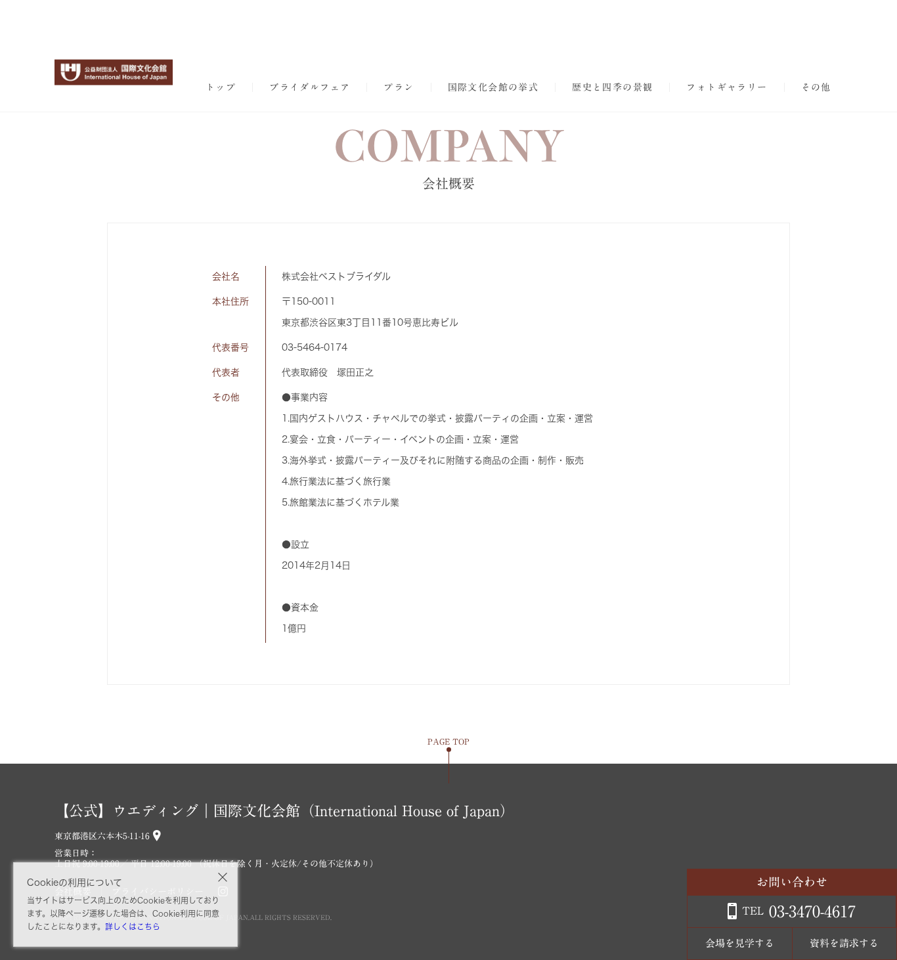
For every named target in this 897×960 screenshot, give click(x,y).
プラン (398, 87)
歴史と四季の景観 (612, 87)
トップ (221, 87)
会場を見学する (739, 943)
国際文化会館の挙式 (493, 87)
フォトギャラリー (726, 87)
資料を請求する (844, 943)
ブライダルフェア (309, 87)
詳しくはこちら (132, 926)
